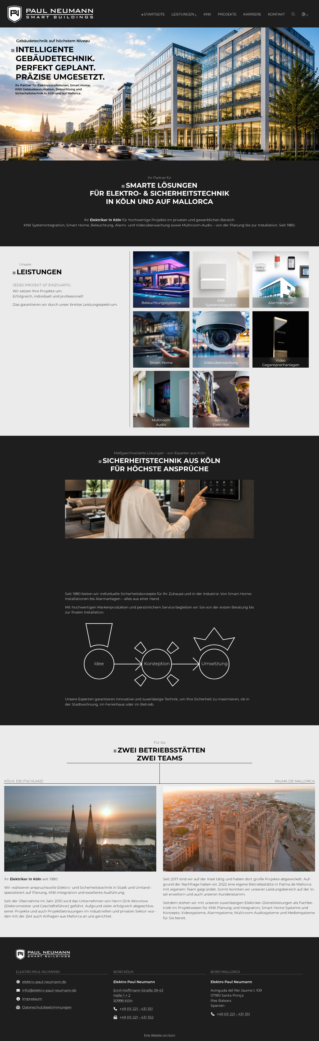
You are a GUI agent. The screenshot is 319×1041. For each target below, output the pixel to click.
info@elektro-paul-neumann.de (49, 990)
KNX (207, 14)
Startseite (154, 14)
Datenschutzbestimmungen (47, 1007)
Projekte (227, 14)
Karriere (252, 14)
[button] (305, 14)
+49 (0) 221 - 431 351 (136, 1009)
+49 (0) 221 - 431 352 (137, 1017)
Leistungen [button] (182, 14)
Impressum (32, 999)
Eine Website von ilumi (159, 1035)
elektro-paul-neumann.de (44, 982)
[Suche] (293, 14)
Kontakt (276, 14)
